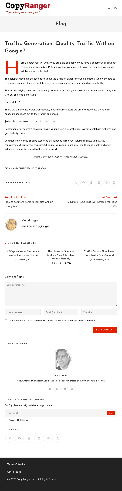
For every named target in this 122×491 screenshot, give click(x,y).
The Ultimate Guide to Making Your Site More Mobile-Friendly (61, 255)
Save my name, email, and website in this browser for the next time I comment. (52, 320)
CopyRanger (30, 220)
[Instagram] (57, 389)
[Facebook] (50, 389)
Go (110, 413)
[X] (72, 389)
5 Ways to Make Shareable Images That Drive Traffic (23, 253)
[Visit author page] (11, 224)
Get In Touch (14, 471)
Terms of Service (16, 464)
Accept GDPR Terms (18, 420)
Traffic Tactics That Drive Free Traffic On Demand (99, 253)
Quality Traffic (18, 168)
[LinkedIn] (64, 389)
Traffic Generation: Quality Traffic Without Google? (61, 156)
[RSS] (58, 438)
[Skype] (48, 438)
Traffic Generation (36, 168)
